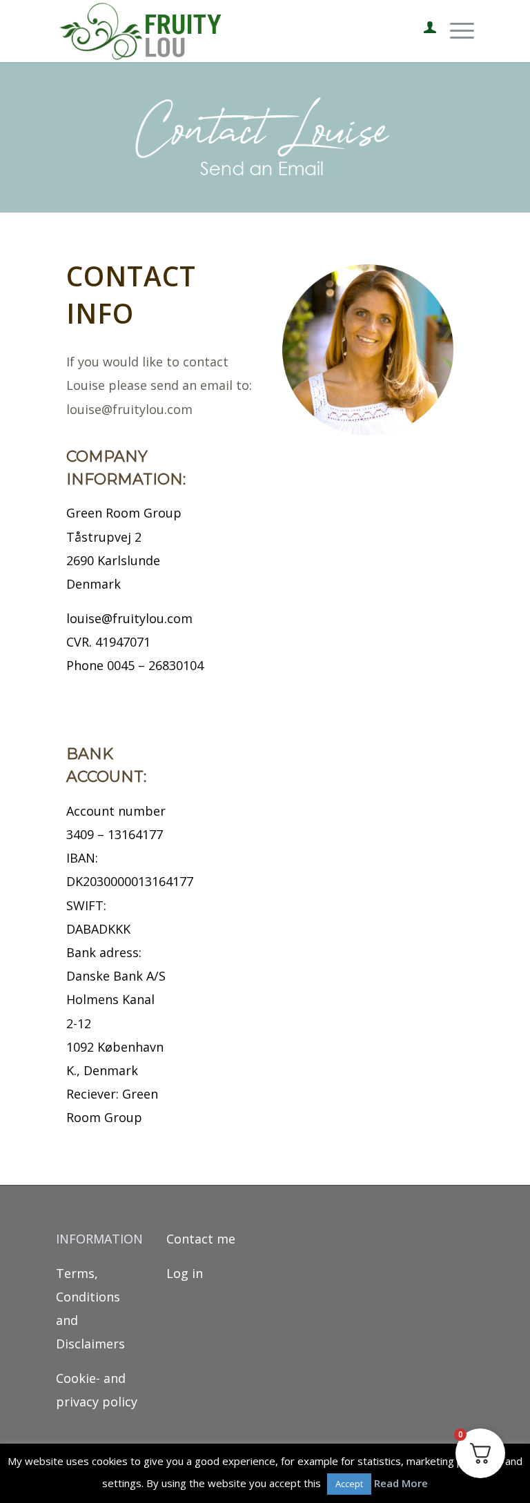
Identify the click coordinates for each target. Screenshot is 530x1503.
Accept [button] (349, 1483)
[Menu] (455, 31)
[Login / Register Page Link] (423, 31)
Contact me (200, 1238)
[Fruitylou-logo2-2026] (144, 31)
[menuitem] (423, 31)
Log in (184, 1273)
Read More (401, 1483)
